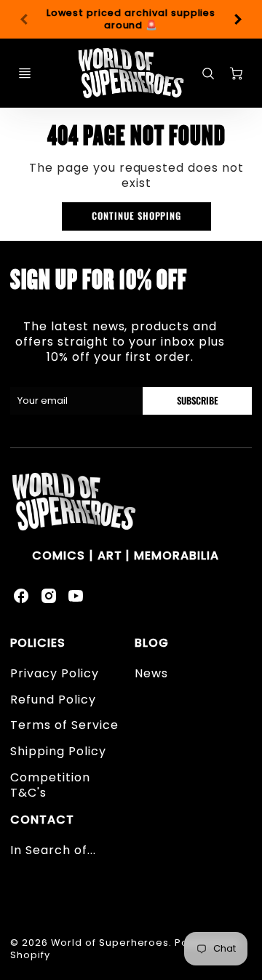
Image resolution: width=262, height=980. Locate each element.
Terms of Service (64, 725)
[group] (130, 19)
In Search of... (52, 850)
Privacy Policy (54, 673)
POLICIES (38, 642)
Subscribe (197, 400)
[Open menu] (24, 73)
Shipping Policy (58, 751)
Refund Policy (52, 699)
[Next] (237, 19)
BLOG (152, 642)
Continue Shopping (136, 216)
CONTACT (42, 819)
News (151, 673)
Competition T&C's (50, 785)
